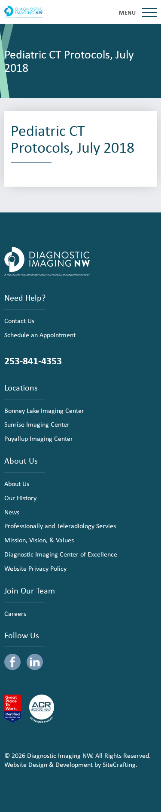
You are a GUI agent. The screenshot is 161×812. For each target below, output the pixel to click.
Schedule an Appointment (40, 334)
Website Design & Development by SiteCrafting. (70, 764)
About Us (16, 483)
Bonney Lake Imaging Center (44, 410)
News (11, 512)
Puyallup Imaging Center (38, 438)
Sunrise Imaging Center (37, 424)
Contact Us (19, 320)
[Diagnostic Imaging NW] (23, 12)
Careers (15, 613)
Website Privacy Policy (35, 568)
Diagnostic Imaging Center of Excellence (60, 554)
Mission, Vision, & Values (39, 539)
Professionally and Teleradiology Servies (60, 525)
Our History (20, 497)
